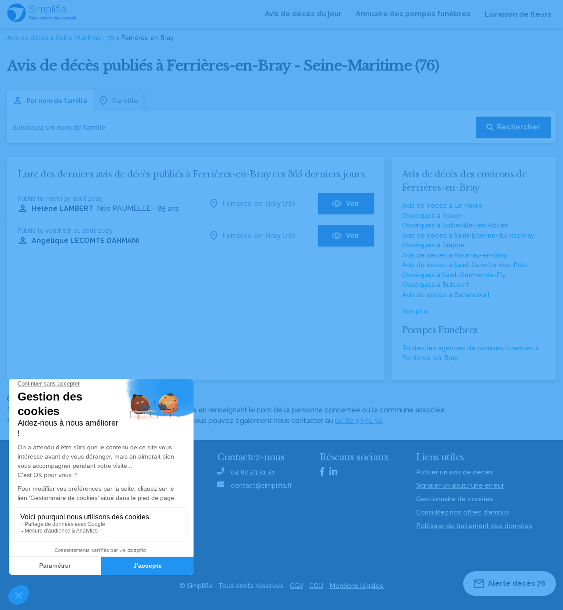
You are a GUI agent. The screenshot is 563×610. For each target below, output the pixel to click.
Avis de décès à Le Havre (442, 205)
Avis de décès (28, 37)
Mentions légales (356, 586)
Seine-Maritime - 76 (85, 37)
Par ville (125, 100)
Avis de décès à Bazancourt (446, 295)
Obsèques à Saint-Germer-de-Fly (454, 275)
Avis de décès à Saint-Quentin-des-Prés (465, 265)
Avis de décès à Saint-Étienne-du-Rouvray (468, 235)
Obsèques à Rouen (432, 216)
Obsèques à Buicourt (435, 285)
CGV (296, 586)
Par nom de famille (57, 100)
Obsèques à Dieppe (433, 245)
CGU (316, 586)
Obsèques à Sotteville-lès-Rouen (455, 225)
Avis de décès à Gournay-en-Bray (454, 255)
